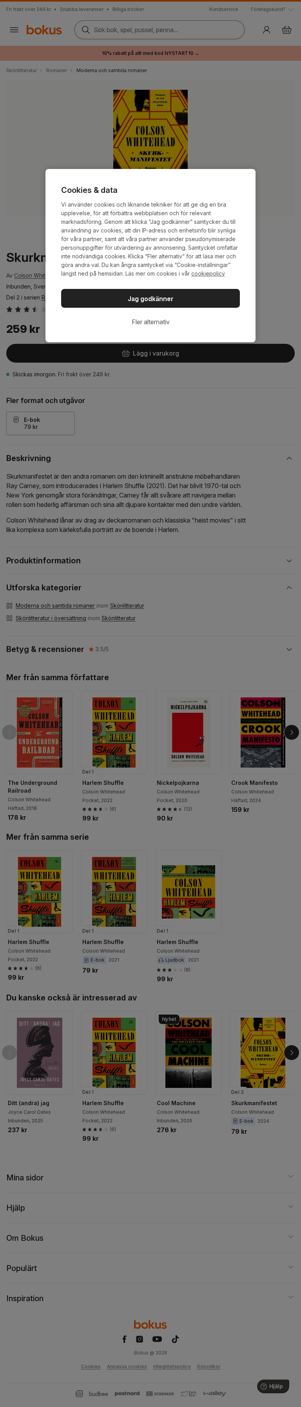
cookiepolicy (208, 273)
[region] (150, 255)
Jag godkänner (151, 299)
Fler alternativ (151, 322)
